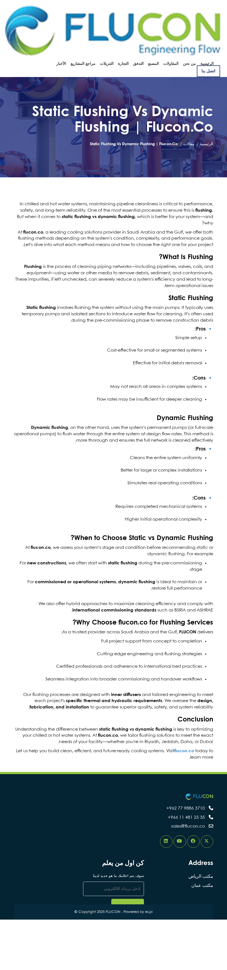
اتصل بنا (208, 71)
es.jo (149, 912)
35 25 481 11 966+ (186, 817)
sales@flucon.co (188, 826)
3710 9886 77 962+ (185, 808)
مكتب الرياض (201, 876)
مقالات (188, 144)
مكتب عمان (202, 886)
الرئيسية (206, 144)
